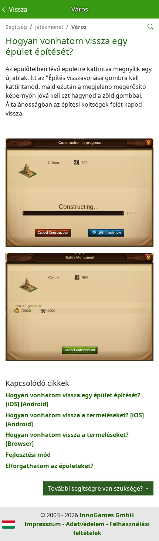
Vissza (17, 9)
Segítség (16, 26)
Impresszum (42, 524)
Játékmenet (49, 26)
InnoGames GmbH (107, 515)
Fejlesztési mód (28, 455)
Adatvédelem (85, 524)
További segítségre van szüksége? (96, 488)
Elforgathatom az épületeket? (50, 466)
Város (79, 26)
